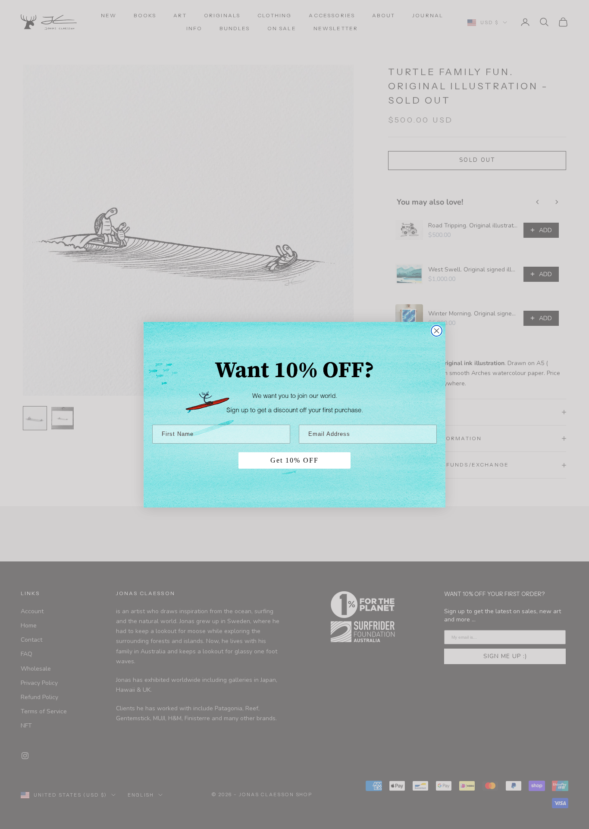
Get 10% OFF (294, 460)
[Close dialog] (436, 330)
